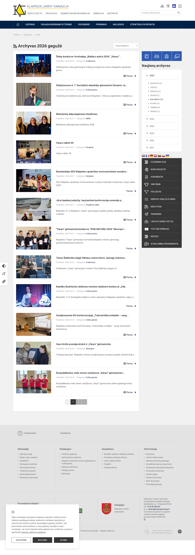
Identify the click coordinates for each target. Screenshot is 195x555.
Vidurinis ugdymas (69, 454)
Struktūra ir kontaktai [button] (142, 24)
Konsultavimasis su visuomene (158, 464)
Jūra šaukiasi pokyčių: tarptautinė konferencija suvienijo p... (89, 200)
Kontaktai (112, 13)
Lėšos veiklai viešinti (112, 461)
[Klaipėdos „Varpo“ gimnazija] (19, 9)
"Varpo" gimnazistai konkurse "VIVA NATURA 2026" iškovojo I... (91, 229)
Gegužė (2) (154, 95)
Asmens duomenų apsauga (157, 461)
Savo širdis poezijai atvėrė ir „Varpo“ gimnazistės (83, 344)
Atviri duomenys (152, 481)
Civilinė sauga (151, 474)
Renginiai (90, 147)
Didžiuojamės (91, 90)
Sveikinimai (90, 61)
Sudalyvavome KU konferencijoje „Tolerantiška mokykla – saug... (92, 315)
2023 (152, 133)
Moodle (155, 236)
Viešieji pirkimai (110, 467)
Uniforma (156, 184)
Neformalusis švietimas (71, 457)
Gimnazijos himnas (27, 467)
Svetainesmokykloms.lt (162, 533)
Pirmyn (84, 402)
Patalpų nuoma (68, 470)
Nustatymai (21, 540)
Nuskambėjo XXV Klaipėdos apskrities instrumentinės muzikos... (92, 171)
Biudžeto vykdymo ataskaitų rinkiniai (119, 454)
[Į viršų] (180, 532)
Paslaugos (51, 13)
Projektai (156, 192)
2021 (152, 148)
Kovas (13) (154, 103)
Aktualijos (90, 349)
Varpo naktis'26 (65, 142)
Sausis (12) (155, 111)
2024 (152, 126)
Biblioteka (156, 206)
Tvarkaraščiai (29, 433)
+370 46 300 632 (153, 506)
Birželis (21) (155, 91)
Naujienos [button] (118, 24)
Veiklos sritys (34, 13)
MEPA (88, 118)
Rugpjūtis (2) (156, 83)
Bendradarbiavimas (28, 474)
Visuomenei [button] (84, 24)
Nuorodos (150, 454)
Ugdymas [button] (30, 24)
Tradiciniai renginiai (28, 471)
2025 (152, 119)
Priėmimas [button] (101, 24)
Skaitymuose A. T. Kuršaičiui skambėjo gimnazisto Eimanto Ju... (92, 85)
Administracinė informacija (75, 13)
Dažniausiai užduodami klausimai (159, 467)
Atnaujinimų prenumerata (164, 244)
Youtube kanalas (160, 229)
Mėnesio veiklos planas (163, 199)
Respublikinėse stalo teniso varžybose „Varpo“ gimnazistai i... (90, 372)
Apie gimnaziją (26, 454)
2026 (38, 35)
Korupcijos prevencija (155, 471)
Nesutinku (42, 540)
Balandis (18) (156, 99)
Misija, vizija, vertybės (28, 457)
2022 (152, 140)
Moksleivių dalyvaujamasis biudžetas (76, 114)
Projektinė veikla (92, 205)
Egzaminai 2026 (158, 162)
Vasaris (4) (155, 107)
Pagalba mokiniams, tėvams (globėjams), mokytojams (79, 462)
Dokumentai (157, 177)
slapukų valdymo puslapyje (34, 532)
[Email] (80, 510)
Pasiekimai (156, 214)
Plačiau (129, 76)
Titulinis (16, 35)
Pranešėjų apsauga (154, 484)
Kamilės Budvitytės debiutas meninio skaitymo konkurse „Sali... (91, 286)
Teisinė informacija (153, 477)
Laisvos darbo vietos (162, 221)
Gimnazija (98, 13)
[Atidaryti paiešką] (179, 13)
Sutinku (63, 540)
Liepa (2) (153, 87)
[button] (162, 6)
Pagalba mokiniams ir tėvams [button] (56, 24)
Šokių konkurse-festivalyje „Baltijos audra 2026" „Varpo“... (88, 56)
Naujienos (28, 35)
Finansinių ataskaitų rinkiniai (115, 457)
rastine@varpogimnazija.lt (159, 509)
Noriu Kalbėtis (158, 169)
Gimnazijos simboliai (28, 464)
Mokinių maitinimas (70, 467)
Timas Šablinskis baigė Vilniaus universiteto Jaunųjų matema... (91, 257)
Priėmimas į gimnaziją (29, 477)
